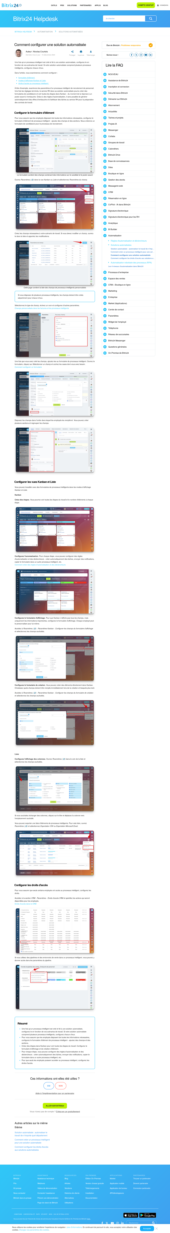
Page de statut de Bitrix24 (47, 1202)
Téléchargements (92, 1188)
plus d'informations (74, 1227)
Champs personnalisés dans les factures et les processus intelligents (42, 308)
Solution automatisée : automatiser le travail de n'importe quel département (31, 1134)
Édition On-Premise (93, 1178)
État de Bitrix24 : (124, 45)
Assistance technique (45, 1178)
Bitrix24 (16, 1178)
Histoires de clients (72, 1193)
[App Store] (130, 1215)
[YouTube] (112, 1223)
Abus (50, 1214)
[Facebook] (102, 1223)
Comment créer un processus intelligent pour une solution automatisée (32, 1141)
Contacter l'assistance (46, 1193)
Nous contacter (19, 1193)
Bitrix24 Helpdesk (23, 31)
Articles (67, 1183)
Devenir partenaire (140, 1183)
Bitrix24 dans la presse (22, 1198)
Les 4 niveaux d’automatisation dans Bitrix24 (125, 266)
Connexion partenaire (141, 1188)
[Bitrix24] (12, 5)
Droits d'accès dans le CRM (25, 904)
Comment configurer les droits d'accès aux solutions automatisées (31, 1148)
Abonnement (114, 105)
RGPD (38, 1214)
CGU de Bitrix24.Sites (61, 1214)
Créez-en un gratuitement (68, 1111)
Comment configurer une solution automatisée (130, 255)
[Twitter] (107, 1223)
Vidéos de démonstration (47, 1188)
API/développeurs (117, 1193)
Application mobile (117, 1183)
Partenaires (85, 5)
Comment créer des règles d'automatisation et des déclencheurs (40, 564)
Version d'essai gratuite (94, 1183)
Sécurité (44, 1214)
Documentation (91, 1198)
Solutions (72, 5)
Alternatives (69, 1198)
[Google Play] (147, 1215)
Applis (98, 5)
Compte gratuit (146, 5)
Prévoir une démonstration (47, 1198)
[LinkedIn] (122, 1223)
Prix (62, 5)
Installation (89, 1193)
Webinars (41, 1183)
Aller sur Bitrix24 (55, 1105)
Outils (54, 5)
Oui (48, 1086)
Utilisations (69, 1202)
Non (61, 1086)
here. (89, 1219)
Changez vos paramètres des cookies (34, 1230)
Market (112, 1178)
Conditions (18, 1214)
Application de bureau (118, 1188)
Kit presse (17, 1188)
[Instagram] (117, 1223)
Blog (105, 5)
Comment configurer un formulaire (28, 367)
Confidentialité (29, 1214)
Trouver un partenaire (141, 1178)
